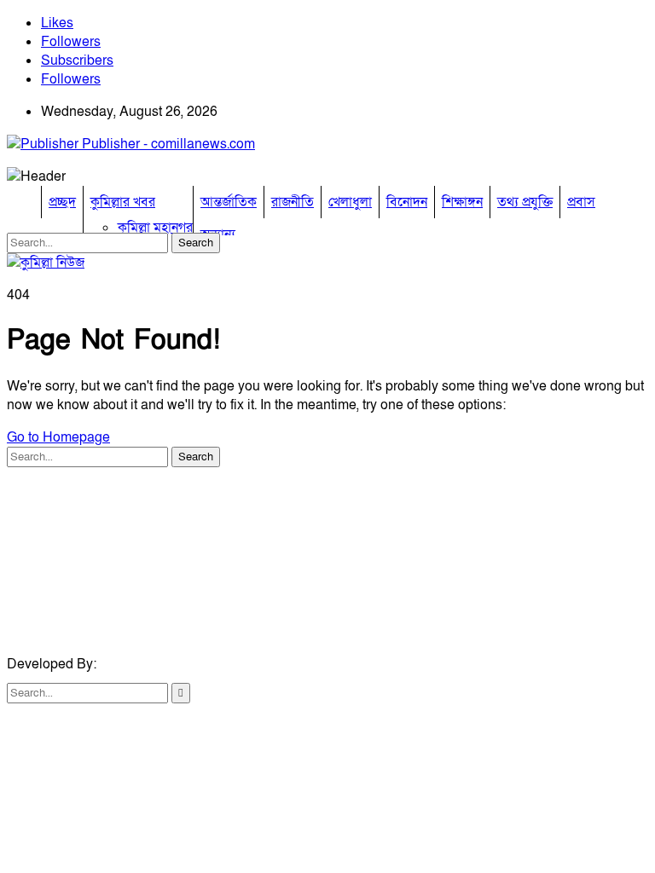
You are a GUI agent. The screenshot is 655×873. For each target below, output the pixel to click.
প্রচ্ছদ (62, 202)
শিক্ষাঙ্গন (462, 202)
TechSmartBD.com (157, 664)
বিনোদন (406, 202)
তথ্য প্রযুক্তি (525, 202)
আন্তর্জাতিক (228, 202)
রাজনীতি (292, 202)
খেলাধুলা (350, 202)
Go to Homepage (58, 437)
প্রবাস (581, 202)
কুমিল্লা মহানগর (155, 227)
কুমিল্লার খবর (122, 202)
